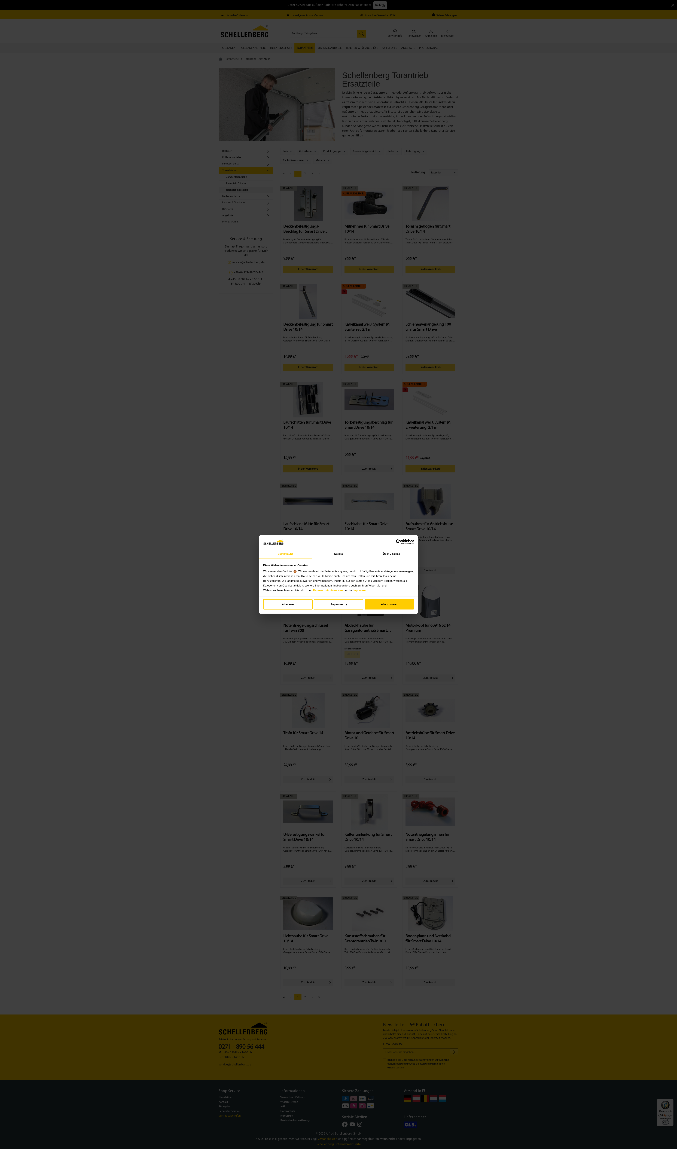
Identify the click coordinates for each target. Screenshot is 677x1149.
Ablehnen (288, 604)
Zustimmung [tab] (286, 553)
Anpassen (336, 604)
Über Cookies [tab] (391, 553)
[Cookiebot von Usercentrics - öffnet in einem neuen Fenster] (398, 542)
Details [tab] (338, 553)
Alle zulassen (389, 604)
